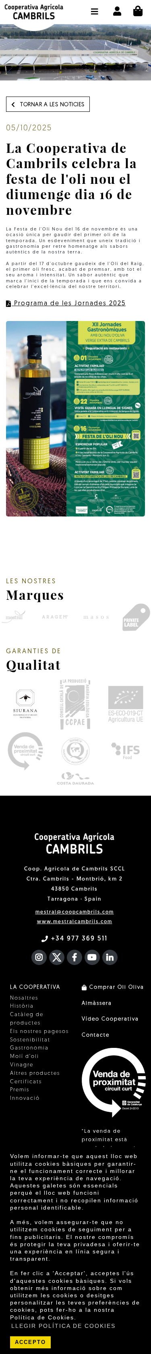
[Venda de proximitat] (25, 751)
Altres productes (35, 1073)
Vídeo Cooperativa (110, 1019)
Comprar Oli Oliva (115, 987)
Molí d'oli (24, 1056)
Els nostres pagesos (39, 1031)
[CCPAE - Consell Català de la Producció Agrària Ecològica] (74, 704)
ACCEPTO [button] (30, 1342)
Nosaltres (24, 998)
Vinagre (21, 1065)
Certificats (26, 1081)
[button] (95, 7)
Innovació (25, 1098)
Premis (19, 1090)
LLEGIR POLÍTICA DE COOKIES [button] (63, 1326)
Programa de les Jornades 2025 (69, 303)
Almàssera (97, 1003)
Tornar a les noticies (52, 105)
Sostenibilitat (30, 1040)
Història (22, 1006)
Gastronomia (29, 1048)
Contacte (96, 1035)
